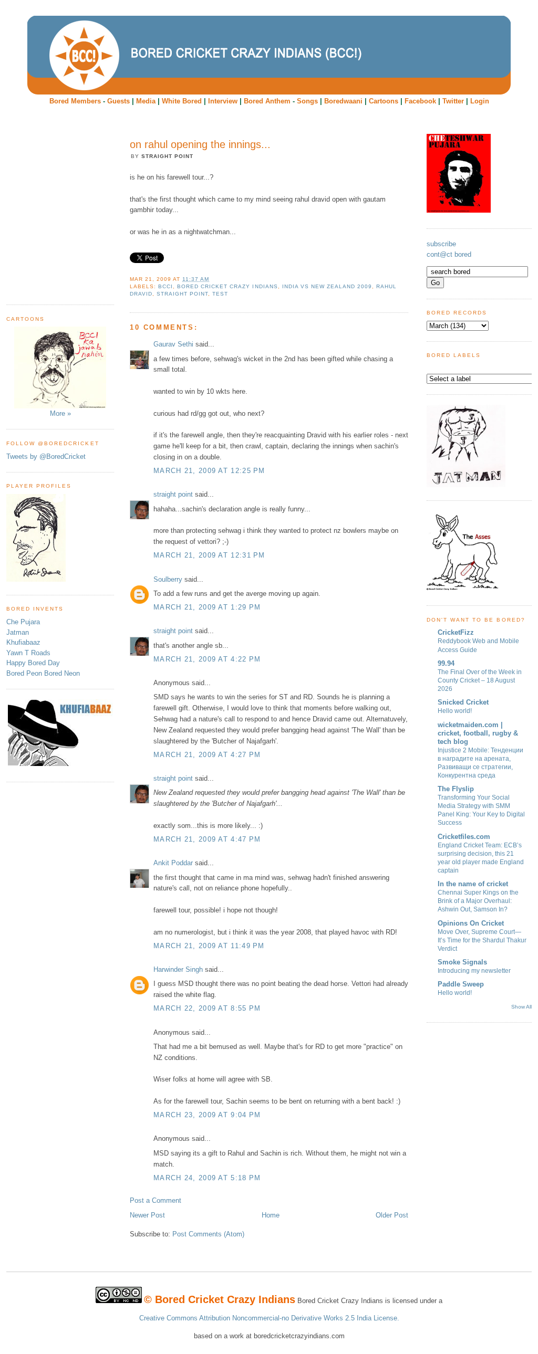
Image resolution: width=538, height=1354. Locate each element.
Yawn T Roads (28, 653)
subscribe (441, 244)
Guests (118, 101)
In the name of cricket (473, 884)
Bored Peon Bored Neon (43, 673)
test (220, 294)
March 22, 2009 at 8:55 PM (207, 1008)
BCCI (165, 286)
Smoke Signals (462, 962)
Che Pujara (23, 622)
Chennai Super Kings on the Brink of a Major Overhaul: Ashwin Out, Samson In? (478, 901)
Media (146, 101)
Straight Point (182, 294)
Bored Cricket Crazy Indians (227, 286)
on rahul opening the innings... (200, 144)
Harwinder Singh (178, 969)
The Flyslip (456, 789)
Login (479, 101)
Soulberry (167, 579)
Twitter (453, 101)
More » (60, 413)
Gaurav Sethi (174, 344)
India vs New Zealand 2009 (327, 286)
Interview (222, 101)
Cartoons (383, 101)
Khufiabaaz (23, 642)
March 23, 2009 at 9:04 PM (207, 1115)
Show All (521, 1007)
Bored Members (75, 101)
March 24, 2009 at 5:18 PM (207, 1178)
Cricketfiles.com (464, 837)
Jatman (17, 632)
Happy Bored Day (33, 663)
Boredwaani (343, 101)
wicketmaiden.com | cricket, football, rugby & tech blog (478, 733)
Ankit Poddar (173, 863)
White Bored (182, 101)
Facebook (420, 101)
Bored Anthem (267, 101)
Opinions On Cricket (471, 923)
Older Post (392, 1215)
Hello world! (455, 711)
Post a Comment (155, 1200)
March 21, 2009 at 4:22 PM (207, 659)
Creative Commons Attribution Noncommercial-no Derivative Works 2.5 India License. (269, 1318)
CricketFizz (456, 632)
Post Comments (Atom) (208, 1234)
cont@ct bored (449, 254)
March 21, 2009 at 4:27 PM (207, 755)
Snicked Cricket (463, 702)
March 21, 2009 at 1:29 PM (207, 607)
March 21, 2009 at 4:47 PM (207, 839)
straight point (173, 494)
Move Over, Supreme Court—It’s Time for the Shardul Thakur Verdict (482, 940)
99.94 (446, 663)
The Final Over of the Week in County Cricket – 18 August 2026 (480, 680)
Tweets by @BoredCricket (46, 456)
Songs (307, 101)
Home (271, 1215)
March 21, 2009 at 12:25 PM (209, 471)
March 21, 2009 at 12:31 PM (209, 555)
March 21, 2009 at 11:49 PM (209, 946)
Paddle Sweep (461, 984)
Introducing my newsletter (474, 970)
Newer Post (147, 1215)
